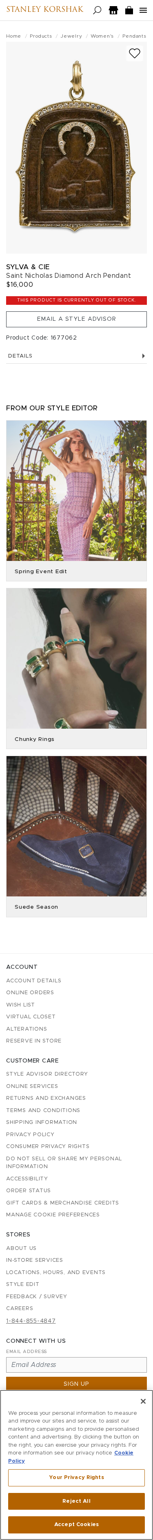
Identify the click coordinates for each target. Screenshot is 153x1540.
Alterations (26, 1029)
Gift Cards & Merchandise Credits (62, 1203)
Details (20, 356)
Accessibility (27, 1179)
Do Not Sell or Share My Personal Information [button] (64, 1163)
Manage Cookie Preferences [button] (53, 1215)
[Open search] (97, 10)
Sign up (76, 1384)
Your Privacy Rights (76, 1477)
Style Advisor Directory (47, 1074)
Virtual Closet (31, 1017)
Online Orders (30, 992)
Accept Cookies (76, 1524)
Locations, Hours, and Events (56, 1272)
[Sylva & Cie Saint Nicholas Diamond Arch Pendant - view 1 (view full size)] (76, 148)
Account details (33, 981)
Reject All (76, 1501)
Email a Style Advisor (76, 319)
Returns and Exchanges (46, 1098)
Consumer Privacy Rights (47, 1146)
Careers (19, 1308)
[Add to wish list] (134, 53)
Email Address (26, 1351)
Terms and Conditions (43, 1110)
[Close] (143, 1401)
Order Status (28, 1190)
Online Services (32, 1086)
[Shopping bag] (129, 10)
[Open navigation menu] (143, 10)
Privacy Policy (30, 1134)
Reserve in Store (34, 1041)
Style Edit (23, 1284)
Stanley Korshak (44, 10)
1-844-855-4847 (31, 1321)
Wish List (20, 1005)
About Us (21, 1248)
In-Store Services (34, 1260)
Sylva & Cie (28, 266)
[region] (76, 1465)
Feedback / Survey (36, 1296)
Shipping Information (41, 1122)
